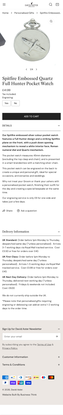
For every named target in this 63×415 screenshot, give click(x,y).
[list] (31, 44)
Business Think (28, 394)
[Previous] (27, 69)
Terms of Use (44, 344)
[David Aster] (31, 4)
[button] (57, 4)
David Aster (16, 389)
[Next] (36, 69)
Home (5, 12)
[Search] (50, 4)
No (15, 103)
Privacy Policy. (10, 348)
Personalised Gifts (24, 12)
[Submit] (56, 336)
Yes (6, 103)
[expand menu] (4, 4)
